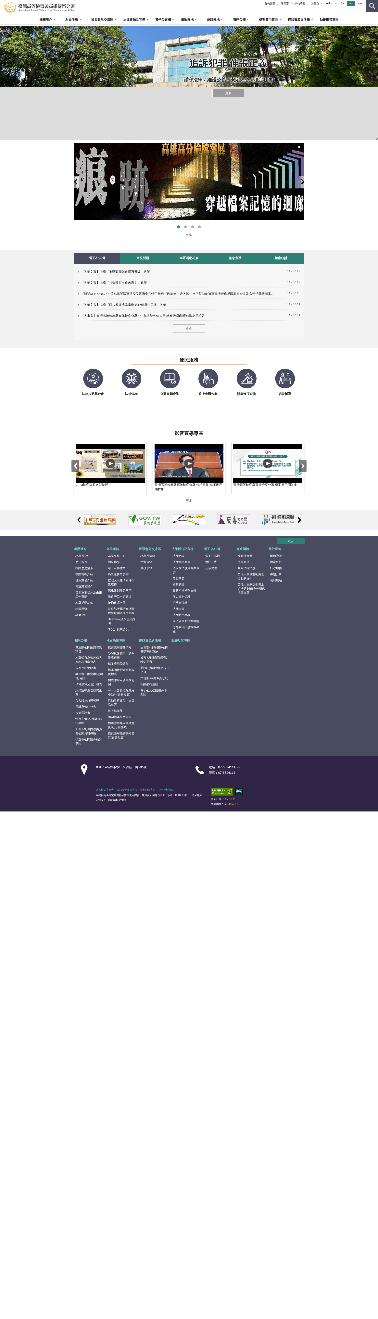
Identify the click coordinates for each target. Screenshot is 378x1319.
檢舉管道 (243, 562)
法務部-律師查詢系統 (154, 678)
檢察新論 (178, 584)
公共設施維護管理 (87, 700)
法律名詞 (178, 556)
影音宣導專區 (189, 433)
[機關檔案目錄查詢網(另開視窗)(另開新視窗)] (278, 519)
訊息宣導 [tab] (235, 258)
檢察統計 (276, 562)
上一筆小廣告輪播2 (79, 520)
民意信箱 (146, 562)
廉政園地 (187, 19)
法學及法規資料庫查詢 (186, 570)
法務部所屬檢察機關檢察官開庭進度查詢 (121, 611)
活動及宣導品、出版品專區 (121, 702)
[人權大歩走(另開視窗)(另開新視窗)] (189, 519)
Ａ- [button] (342, 3)
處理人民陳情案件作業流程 (121, 582)
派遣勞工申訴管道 (120, 596)
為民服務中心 (117, 556)
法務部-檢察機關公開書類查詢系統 (154, 649)
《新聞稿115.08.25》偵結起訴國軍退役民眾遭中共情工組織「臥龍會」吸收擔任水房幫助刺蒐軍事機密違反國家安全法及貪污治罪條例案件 (177, 293)
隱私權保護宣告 (105, 790)
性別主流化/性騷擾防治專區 (89, 721)
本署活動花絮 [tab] (189, 258)
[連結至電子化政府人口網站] (144, 519)
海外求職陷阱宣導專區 (186, 629)
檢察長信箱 (147, 556)
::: (2, 25)
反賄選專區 (245, 556)
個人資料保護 (181, 596)
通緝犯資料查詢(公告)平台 (154, 670)
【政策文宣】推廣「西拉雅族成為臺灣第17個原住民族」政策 (123, 305)
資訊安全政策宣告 (127, 790)
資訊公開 (239, 19)
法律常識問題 (181, 562)
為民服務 (71, 19)
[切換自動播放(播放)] (299, 147)
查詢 (372, 6)
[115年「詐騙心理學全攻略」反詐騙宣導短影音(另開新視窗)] (189, 181)
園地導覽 (276, 556)
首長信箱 (269, 3)
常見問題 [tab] (143, 258)
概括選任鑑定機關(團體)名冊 (89, 676)
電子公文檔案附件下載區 (153, 692)
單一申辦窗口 (166, 790)
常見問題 (178, 578)
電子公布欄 (163, 19)
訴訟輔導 (114, 562)
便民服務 (189, 360)
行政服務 (276, 568)
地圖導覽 (81, 609)
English (329, 3)
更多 (228, 93)
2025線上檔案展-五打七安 (192, 226)
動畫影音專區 (329, 19)
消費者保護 (180, 602)
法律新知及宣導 (134, 19)
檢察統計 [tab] (281, 258)
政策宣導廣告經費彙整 (88, 692)
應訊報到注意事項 (120, 590)
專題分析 (276, 574)
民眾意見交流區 (102, 19)
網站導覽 (300, 3)
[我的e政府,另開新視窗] (239, 792)
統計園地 (213, 19)
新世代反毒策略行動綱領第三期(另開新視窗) (199, 226)
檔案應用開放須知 (120, 647)
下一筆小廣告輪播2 (299, 520)
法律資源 (178, 609)
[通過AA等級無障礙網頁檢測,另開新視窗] (222, 792)
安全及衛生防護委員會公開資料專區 (88, 731)
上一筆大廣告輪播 (75, 182)
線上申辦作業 (117, 568)
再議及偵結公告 (85, 706)
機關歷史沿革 (84, 568)
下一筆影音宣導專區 (303, 466)
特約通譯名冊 (117, 602)
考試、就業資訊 (118, 629)
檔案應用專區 (268, 19)
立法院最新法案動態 (186, 621)
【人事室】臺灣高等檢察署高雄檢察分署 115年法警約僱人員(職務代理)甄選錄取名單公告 (143, 316)
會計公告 (211, 562)
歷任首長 (81, 562)
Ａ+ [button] (360, 3)
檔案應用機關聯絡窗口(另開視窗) (121, 735)
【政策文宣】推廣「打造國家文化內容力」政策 (114, 282)
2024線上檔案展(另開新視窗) (178, 226)
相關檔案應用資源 (120, 717)
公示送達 (211, 568)
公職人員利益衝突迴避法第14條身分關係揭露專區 (251, 588)
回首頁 (315, 3)
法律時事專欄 (181, 615)
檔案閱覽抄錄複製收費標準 (121, 672)
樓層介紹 (81, 615)
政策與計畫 (82, 712)
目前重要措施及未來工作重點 (88, 594)
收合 (290, 541)
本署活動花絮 (84, 602)
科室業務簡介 (84, 586)
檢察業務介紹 (84, 580)
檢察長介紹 (82, 556)
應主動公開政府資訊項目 (88, 649)
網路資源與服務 (299, 19)
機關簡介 (45, 19)
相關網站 (276, 580)
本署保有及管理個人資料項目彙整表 (88, 659)
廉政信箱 (146, 568)
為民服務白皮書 (118, 574)
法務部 (285, 3)
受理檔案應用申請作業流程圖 (121, 655)
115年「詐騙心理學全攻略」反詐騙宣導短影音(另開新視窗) (185, 226)
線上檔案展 (115, 711)
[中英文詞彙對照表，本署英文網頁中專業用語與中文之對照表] (100, 519)
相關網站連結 (149, 684)
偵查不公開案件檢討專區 (88, 741)
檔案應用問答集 (118, 663)
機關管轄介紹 (84, 574)
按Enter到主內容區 (15, 3)
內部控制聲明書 (85, 668)
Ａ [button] (350, 3)
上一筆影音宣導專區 (75, 466)
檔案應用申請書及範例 (121, 682)
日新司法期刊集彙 (184, 590)
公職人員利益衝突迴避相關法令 (251, 576)
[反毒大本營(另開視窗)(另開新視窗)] (233, 519)
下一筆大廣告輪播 (303, 182)
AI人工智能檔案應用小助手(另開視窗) (121, 692)
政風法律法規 (246, 568)
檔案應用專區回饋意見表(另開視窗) (121, 725)
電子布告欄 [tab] (97, 258)
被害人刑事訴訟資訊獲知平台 (153, 659)
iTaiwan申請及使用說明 (121, 621)
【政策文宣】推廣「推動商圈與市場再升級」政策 (115, 271)
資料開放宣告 (148, 790)
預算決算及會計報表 (88, 684)
